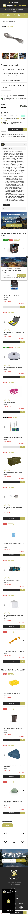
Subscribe (22, 275)
